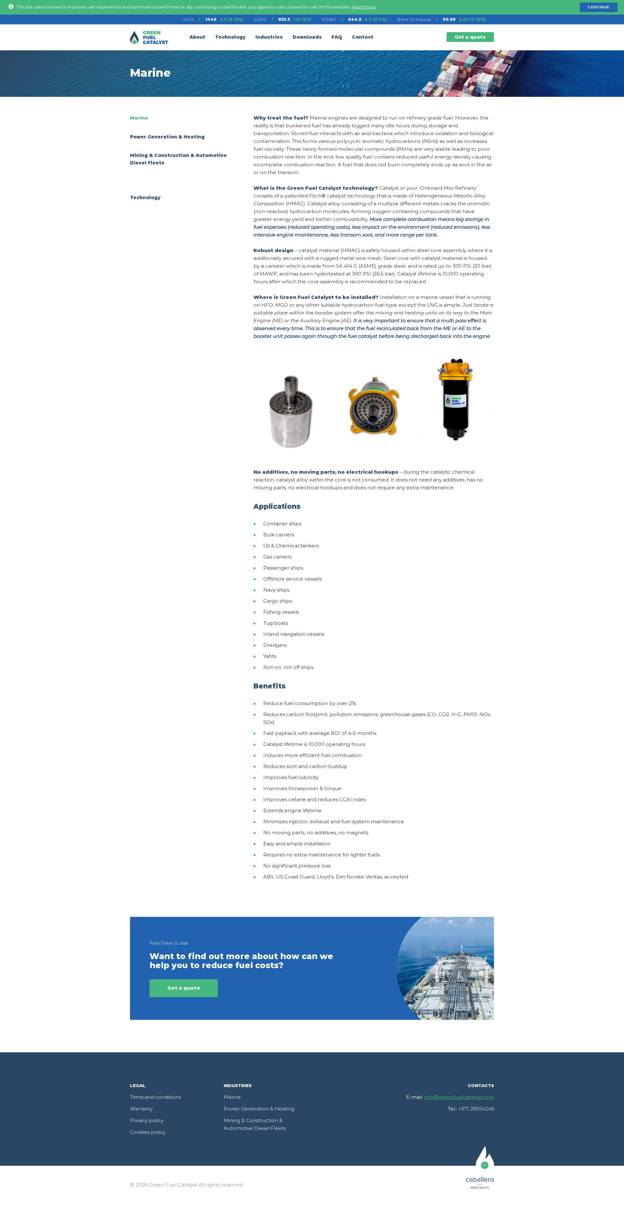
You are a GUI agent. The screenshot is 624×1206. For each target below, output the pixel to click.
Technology (230, 37)
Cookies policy (147, 1132)
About (197, 37)
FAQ (337, 37)
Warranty (141, 1109)
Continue (598, 7)
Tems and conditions (155, 1097)
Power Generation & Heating (167, 137)
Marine (139, 118)
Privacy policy (146, 1120)
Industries (269, 37)
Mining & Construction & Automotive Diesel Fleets (255, 1124)
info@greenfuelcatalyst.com (459, 1097)
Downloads (307, 37)
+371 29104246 (476, 1109)
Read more (364, 7)
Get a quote (470, 37)
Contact (362, 37)
